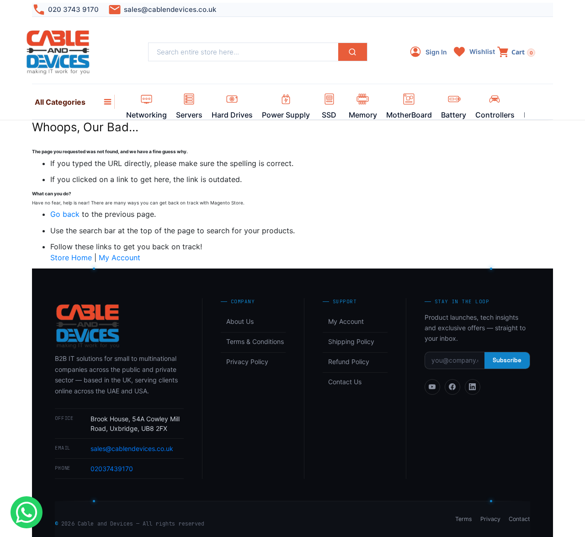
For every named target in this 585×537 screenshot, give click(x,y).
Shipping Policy (351, 341)
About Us (240, 321)
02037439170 (111, 469)
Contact (519, 519)
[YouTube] (432, 387)
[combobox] (243, 52)
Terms (463, 519)
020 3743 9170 (73, 9)
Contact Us (345, 382)
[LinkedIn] (472, 387)
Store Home (71, 257)
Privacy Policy (247, 361)
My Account (119, 257)
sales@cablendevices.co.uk (170, 9)
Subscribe (507, 360)
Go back (65, 214)
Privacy (490, 519)
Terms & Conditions (255, 341)
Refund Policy (348, 361)
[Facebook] (452, 387)
